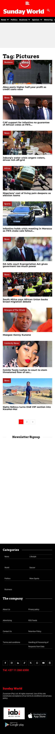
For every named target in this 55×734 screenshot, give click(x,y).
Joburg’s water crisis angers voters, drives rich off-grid (24, 158)
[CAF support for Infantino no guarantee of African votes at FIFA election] (27, 107)
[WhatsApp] (37, 663)
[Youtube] (43, 663)
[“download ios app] (36, 719)
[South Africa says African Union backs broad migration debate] (27, 284)
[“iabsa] (14, 719)
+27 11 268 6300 (18, 670)
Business (8, 62)
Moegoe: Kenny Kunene (17, 335)
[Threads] (49, 663)
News (6, 98)
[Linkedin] (18, 663)
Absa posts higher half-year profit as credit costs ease (24, 88)
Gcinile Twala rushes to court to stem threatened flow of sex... (25, 371)
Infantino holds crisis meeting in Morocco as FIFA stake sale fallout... (27, 229)
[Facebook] (5, 663)
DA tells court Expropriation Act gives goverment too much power (25, 265)
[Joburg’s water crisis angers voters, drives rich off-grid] (27, 143)
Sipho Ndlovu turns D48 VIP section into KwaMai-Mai (27, 408)
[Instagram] (11, 663)
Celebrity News (11, 343)
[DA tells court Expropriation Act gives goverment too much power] (27, 249)
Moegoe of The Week (14, 310)
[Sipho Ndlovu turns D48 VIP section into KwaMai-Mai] (27, 391)
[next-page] (32, 421)
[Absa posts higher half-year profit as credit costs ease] (27, 72)
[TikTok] (24, 663)
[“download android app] (14, 728)
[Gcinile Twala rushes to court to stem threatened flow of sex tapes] (27, 354)
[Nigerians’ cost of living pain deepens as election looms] (27, 178)
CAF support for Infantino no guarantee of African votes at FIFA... (26, 123)
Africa (7, 168)
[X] (30, 663)
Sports (7, 204)
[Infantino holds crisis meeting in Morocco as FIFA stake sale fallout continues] (27, 213)
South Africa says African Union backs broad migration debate (25, 300)
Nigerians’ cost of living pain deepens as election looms (27, 194)
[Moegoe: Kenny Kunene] (27, 320)
